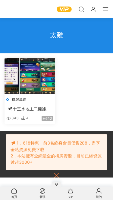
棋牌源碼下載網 (14, 9)
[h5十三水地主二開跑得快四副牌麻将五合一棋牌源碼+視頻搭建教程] (30, 76)
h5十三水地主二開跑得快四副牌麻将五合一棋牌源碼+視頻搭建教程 (29, 109)
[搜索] (81, 9)
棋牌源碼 (19, 99)
